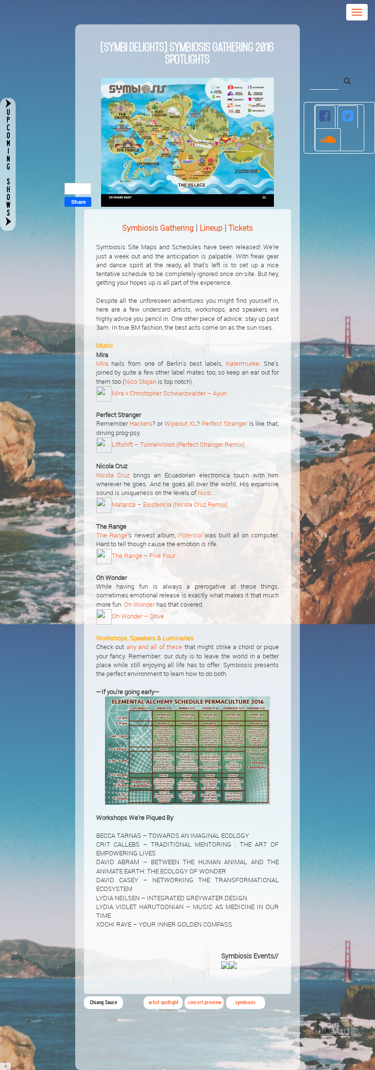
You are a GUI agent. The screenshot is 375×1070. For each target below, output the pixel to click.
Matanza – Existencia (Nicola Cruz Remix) (170, 505)
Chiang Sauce (103, 1002)
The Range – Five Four (143, 556)
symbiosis (245, 1002)
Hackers (140, 423)
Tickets (241, 227)
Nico (204, 493)
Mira (102, 363)
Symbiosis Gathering (158, 227)
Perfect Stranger (224, 423)
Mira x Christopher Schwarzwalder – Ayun (169, 393)
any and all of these (154, 647)
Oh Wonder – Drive (138, 616)
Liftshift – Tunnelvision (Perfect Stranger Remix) (178, 444)
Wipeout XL (181, 423)
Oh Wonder (139, 604)
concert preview (204, 1002)
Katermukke (242, 363)
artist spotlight (163, 1002)
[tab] (325, 116)
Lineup (211, 227)
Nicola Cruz (113, 475)
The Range (111, 535)
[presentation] (325, 117)
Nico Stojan (140, 381)
